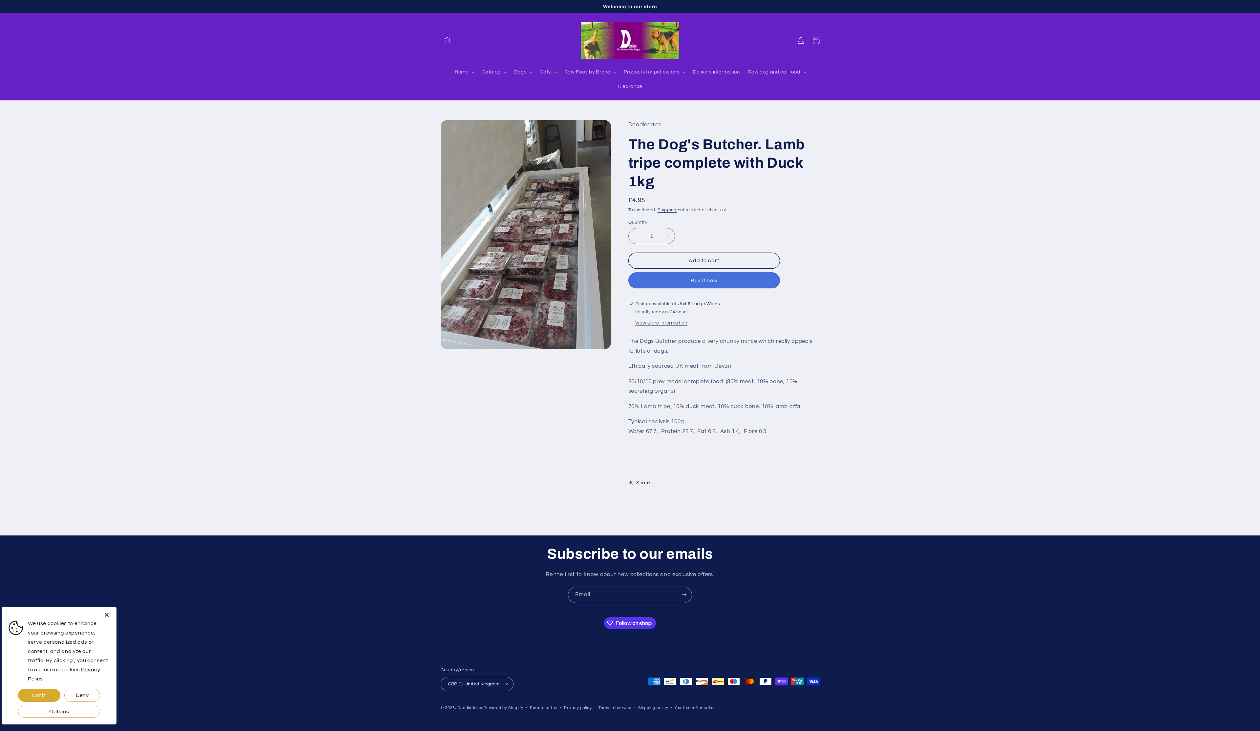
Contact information (695, 708)
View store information (661, 323)
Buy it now (704, 280)
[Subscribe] (684, 595)
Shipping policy (653, 708)
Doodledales (469, 707)
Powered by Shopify (503, 707)
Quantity (637, 222)
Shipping (667, 210)
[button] (448, 40)
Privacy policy (578, 708)
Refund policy (543, 708)
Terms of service (615, 708)
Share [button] (643, 482)
